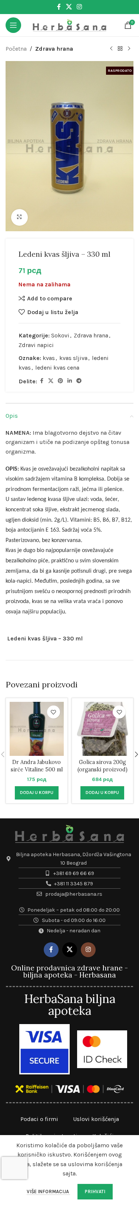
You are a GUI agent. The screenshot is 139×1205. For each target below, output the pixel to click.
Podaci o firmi (39, 1118)
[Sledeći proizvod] (129, 48)
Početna (16, 48)
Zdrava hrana (54, 48)
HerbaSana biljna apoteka (69, 1004)
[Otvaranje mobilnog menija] (13, 25)
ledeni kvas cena (57, 367)
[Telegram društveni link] (79, 381)
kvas (49, 357)
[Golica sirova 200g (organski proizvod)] (103, 729)
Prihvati (95, 1191)
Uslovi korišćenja (96, 1118)
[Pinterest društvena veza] (60, 381)
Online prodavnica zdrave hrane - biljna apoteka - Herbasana (69, 971)
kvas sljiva (73, 357)
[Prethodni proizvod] (111, 48)
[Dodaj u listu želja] (53, 712)
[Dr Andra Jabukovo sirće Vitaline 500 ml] (37, 729)
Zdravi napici (36, 345)
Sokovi (60, 335)
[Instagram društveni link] (80, 7)
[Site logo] (70, 24)
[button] (37, 793)
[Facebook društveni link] (58, 7)
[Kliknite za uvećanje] (19, 217)
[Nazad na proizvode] (120, 48)
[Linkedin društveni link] (69, 381)
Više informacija (48, 1191)
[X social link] (68, 7)
